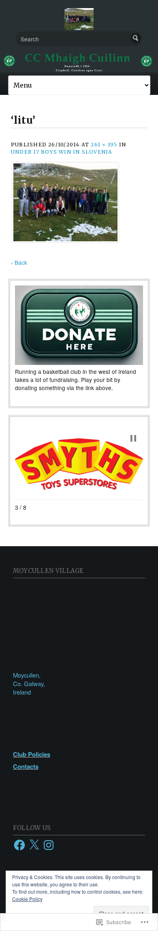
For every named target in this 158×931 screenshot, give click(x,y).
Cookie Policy (27, 898)
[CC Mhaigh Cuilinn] (79, 62)
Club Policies (31, 754)
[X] (34, 845)
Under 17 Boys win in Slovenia (62, 152)
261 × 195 (104, 145)
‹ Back (19, 262)
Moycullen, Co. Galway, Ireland (29, 683)
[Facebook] (19, 845)
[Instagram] (48, 845)
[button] (133, 438)
